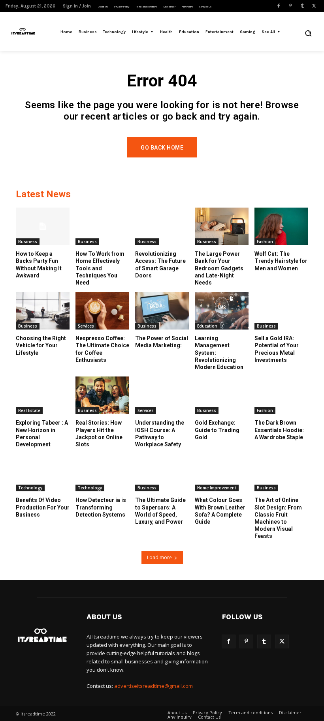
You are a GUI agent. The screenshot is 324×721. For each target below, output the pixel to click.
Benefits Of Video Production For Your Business (43, 507)
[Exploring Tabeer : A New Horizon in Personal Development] (43, 395)
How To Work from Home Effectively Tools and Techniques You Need (99, 268)
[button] (308, 33)
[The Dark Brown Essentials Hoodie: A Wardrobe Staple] (281, 395)
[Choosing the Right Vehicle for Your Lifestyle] (43, 311)
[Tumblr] (302, 6)
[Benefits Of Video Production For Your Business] (43, 472)
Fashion (265, 241)
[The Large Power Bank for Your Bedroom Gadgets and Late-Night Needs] (222, 226)
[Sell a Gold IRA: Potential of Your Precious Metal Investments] (281, 311)
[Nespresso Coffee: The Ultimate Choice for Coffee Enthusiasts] (102, 311)
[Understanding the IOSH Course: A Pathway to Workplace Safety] (162, 395)
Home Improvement (216, 488)
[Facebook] (278, 6)
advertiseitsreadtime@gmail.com (153, 685)
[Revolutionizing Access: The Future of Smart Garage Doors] (162, 226)
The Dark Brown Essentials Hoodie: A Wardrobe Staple (279, 429)
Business (27, 241)
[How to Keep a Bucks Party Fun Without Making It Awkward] (43, 226)
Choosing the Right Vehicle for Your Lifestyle (41, 345)
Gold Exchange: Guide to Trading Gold (217, 429)
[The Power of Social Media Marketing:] (162, 311)
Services (86, 326)
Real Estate (29, 410)
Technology (30, 488)
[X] (314, 6)
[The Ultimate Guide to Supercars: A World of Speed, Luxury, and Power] (162, 472)
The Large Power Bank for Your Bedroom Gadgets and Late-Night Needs (219, 268)
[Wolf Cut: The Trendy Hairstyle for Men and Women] (281, 226)
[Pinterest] (290, 6)
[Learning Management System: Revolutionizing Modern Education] (222, 311)
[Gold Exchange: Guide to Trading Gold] (222, 395)
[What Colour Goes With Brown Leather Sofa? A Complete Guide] (222, 472)
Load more (159, 557)
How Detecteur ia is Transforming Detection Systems (100, 507)
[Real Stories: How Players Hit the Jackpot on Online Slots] (102, 395)
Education (207, 326)
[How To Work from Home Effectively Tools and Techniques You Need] (102, 226)
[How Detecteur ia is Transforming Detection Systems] (102, 472)
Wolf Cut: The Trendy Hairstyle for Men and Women (280, 261)
